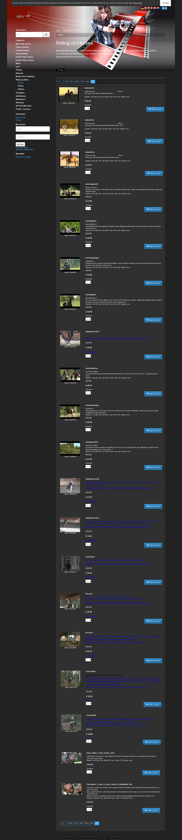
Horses (60, 35)
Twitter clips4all (20, 117)
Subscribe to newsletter (23, 157)
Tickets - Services (23, 109)
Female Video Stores (24, 57)
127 (71, 81)
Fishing (19, 70)
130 (87, 81)
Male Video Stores (23, 44)
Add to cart (156, 109)
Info (130, 3)
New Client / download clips (24, 149)
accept (166, 3)
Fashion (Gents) (22, 47)
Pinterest (18, 120)
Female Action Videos (25, 60)
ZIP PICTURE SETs (23, 106)
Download (88, 105)
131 (93, 81)
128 (77, 81)
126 (66, 81)
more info (89, 196)
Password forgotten (22, 147)
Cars (17, 67)
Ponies (20, 86)
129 (82, 81)
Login (21, 144)
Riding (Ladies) (22, 80)
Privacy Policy (137, 3)
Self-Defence (21, 96)
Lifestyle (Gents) (22, 50)
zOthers (21, 89)
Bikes (18, 63)
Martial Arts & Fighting (25, 76)
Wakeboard (20, 99)
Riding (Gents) (22, 54)
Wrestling (20, 103)
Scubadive (20, 93)
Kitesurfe (19, 73)
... (61, 81)
